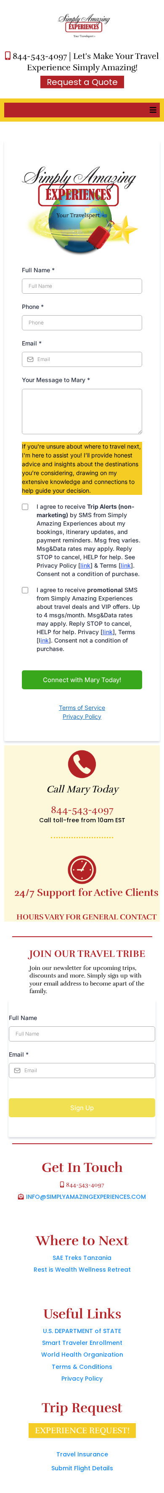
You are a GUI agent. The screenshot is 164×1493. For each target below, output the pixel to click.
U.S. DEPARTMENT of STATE (82, 1331)
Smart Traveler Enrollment (82, 1343)
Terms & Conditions (82, 1367)
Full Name (38, 270)
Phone (33, 306)
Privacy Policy (82, 716)
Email (32, 343)
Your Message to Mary (56, 379)
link (85, 565)
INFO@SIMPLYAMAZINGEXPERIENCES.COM (86, 1197)
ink (44, 640)
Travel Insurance (82, 1454)
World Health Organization (82, 1354)
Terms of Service (82, 707)
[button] (151, 110)
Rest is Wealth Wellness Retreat (82, 1269)
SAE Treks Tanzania (82, 1258)
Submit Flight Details (82, 1468)
